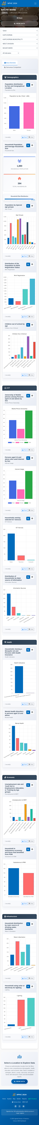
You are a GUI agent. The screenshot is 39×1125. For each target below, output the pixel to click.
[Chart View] (28, 85)
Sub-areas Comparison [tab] (13, 67)
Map (14, 1098)
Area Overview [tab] (11, 63)
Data (31, 137)
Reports (24, 1098)
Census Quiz (17, 1102)
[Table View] (32, 85)
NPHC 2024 (12, 3)
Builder (19, 1098)
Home (4, 1098)
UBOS (24, 1102)
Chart (25, 137)
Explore (9, 1098)
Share (20, 18)
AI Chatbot (33, 1098)
